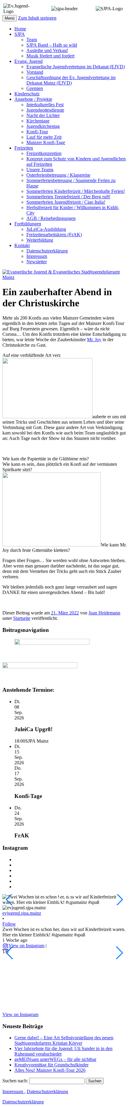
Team (31, 39)
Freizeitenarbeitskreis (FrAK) (54, 234)
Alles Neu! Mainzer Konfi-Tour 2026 (50, 1070)
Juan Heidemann (104, 612)
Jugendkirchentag (43, 126)
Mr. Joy (94, 339)
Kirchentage (38, 120)
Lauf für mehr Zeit (44, 137)
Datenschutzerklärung (47, 250)
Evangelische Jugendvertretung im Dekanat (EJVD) (75, 66)
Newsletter (36, 261)
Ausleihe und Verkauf (47, 50)
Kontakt (22, 245)
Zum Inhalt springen (37, 17)
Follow (9, 923)
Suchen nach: (15, 1080)
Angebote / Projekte (33, 99)
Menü (9, 18)
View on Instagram (26, 945)
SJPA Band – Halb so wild (51, 45)
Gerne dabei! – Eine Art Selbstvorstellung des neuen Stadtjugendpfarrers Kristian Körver (63, 1040)
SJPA (19, 34)
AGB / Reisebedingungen (51, 218)
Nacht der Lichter (43, 115)
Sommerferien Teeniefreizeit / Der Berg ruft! (68, 196)
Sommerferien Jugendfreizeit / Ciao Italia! (65, 202)
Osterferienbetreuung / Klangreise (58, 175)
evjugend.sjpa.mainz (21, 913)
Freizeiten (23, 147)
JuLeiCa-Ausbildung (46, 229)
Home (20, 28)
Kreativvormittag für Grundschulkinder (51, 1064)
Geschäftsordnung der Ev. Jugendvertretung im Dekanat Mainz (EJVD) (71, 80)
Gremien (34, 88)
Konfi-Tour (37, 131)
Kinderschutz (27, 93)
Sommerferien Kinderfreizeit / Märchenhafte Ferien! (75, 191)
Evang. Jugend (28, 61)
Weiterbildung (39, 240)
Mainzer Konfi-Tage (45, 142)
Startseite (21, 618)
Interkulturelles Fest (45, 104)
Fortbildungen (27, 223)
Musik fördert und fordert (50, 55)
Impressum (36, 256)
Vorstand (34, 72)
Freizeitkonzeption (44, 153)
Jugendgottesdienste (45, 110)
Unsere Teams (39, 169)
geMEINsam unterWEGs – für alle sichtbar (55, 1059)
